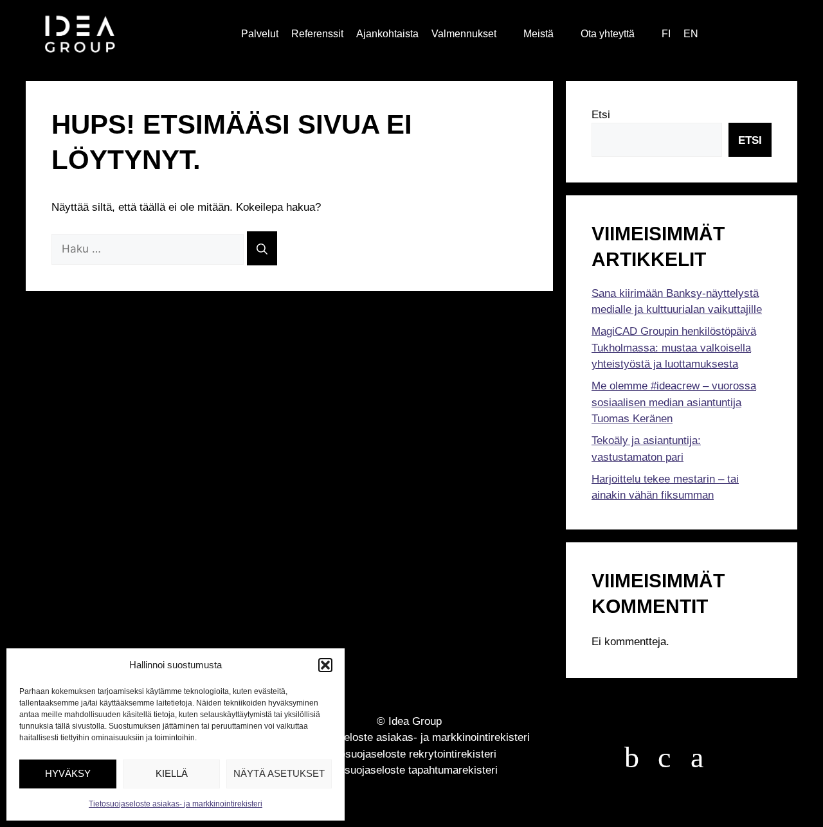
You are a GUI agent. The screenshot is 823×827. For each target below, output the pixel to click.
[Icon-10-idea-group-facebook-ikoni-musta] (631, 757)
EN (690, 33)
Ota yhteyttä (608, 33)
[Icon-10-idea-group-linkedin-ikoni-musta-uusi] (664, 757)
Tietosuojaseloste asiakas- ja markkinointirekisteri (175, 803)
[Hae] (262, 248)
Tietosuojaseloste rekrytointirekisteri (409, 754)
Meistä (538, 33)
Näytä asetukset (279, 773)
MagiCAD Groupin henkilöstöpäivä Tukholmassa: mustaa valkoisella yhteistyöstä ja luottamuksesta (674, 347)
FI (666, 33)
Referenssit (317, 33)
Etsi (601, 115)
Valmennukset (463, 33)
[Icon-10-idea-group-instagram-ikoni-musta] (697, 757)
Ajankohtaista (387, 33)
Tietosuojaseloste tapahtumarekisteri (409, 770)
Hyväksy (68, 773)
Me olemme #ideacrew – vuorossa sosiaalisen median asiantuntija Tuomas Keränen (674, 402)
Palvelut (259, 33)
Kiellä (172, 773)
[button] (325, 665)
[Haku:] (149, 249)
